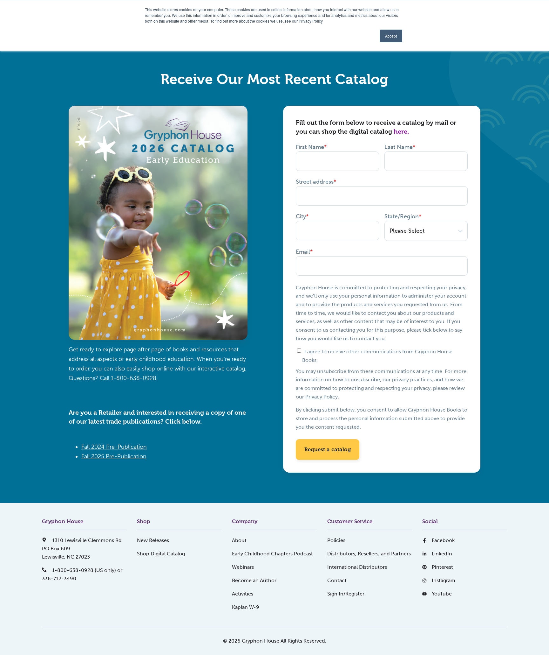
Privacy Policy (321, 397)
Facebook (443, 540)
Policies (336, 540)
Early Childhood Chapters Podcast (272, 554)
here (400, 131)
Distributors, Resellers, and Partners (369, 554)
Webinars (243, 567)
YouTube (442, 594)
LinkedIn (442, 554)
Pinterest (442, 567)
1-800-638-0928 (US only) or (86, 570)
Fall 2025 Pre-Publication (113, 456)
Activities (242, 594)
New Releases (153, 540)
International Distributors (357, 567)
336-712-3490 (59, 578)
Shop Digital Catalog (161, 554)
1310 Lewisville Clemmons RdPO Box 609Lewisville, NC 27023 (82, 548)
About (239, 540)
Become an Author (254, 580)
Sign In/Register (345, 594)
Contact (337, 580)
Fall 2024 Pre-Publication (114, 446)
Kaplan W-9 (245, 607)
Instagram (443, 580)
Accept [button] (391, 36)
